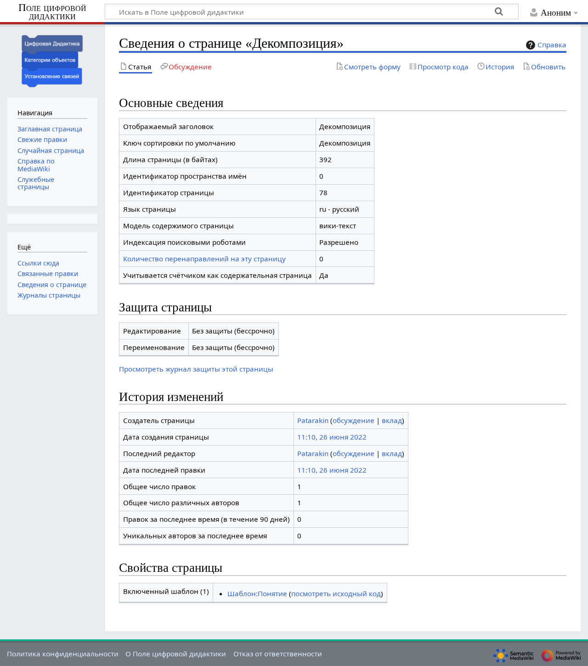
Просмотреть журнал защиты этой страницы (196, 368)
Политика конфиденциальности (63, 653)
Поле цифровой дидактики (52, 12)
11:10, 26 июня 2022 (332, 436)
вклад (392, 420)
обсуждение (353, 420)
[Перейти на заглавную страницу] (52, 59)
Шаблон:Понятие (257, 593)
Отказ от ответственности (277, 653)
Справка (551, 44)
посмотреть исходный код (336, 593)
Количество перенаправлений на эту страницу (204, 258)
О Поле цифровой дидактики (175, 653)
